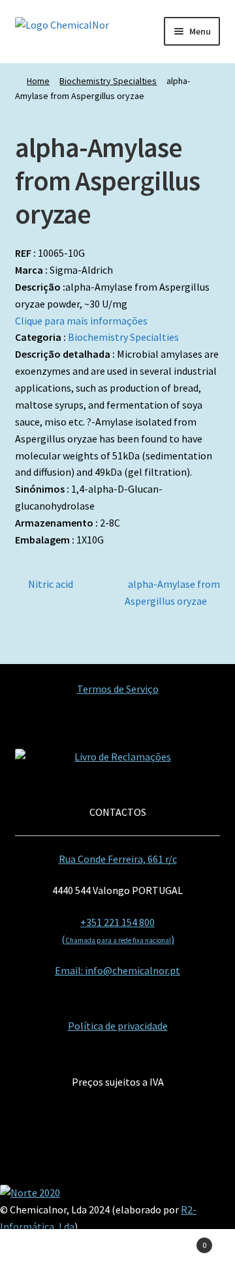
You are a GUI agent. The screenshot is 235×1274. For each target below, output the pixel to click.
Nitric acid (50, 585)
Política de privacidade (118, 1025)
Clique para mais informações (81, 320)
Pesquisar (117, 1252)
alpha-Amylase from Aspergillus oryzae (172, 592)
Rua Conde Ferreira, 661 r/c (118, 858)
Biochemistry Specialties (108, 81)
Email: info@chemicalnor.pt (117, 970)
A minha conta (39, 1252)
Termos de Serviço (118, 688)
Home (38, 81)
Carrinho (181, 1240)
